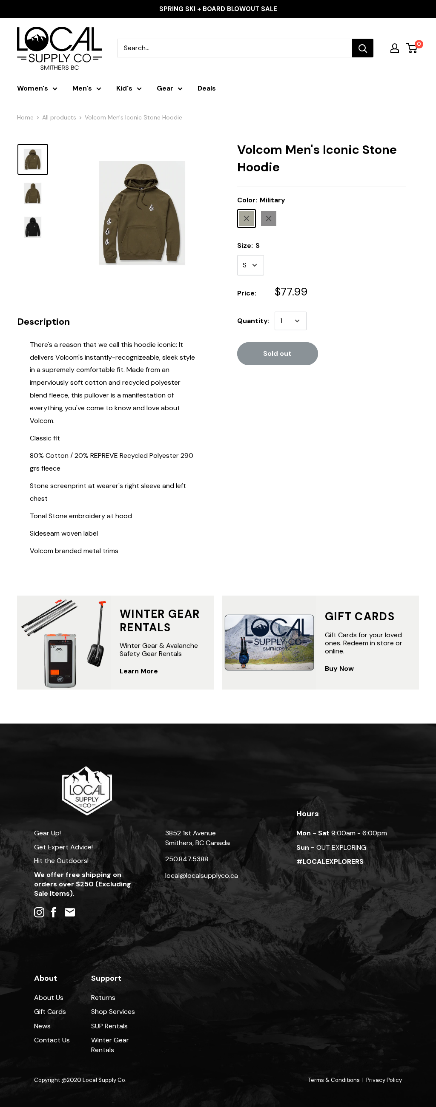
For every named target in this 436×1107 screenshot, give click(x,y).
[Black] (268, 218)
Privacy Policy (384, 1080)
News (42, 1026)
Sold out (277, 353)
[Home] (87, 770)
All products (59, 117)
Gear (165, 88)
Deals (207, 88)
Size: (248, 245)
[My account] (394, 48)
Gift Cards (50, 1011)
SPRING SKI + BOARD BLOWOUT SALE (218, 9)
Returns (103, 997)
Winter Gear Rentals (110, 1045)
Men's (82, 88)
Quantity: (253, 320)
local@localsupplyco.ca (201, 875)
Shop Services (113, 1011)
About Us (48, 997)
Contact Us (52, 1040)
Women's (32, 88)
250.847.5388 (186, 858)
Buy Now (339, 668)
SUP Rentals (109, 1026)
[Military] (246, 218)
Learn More (139, 671)
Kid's (124, 88)
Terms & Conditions (334, 1080)
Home (25, 117)
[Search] (362, 48)
